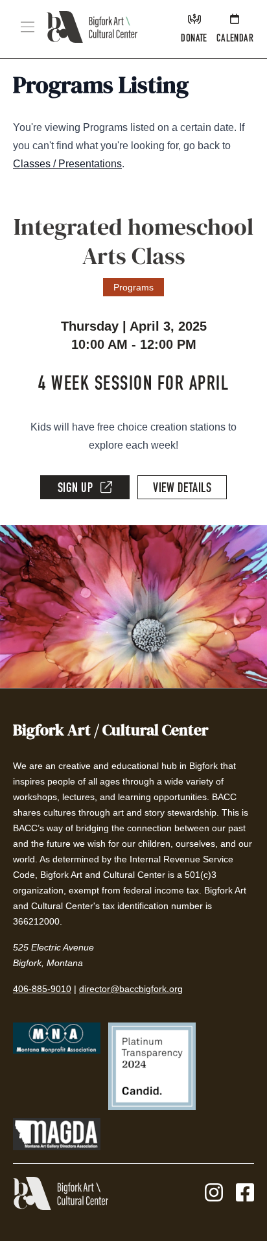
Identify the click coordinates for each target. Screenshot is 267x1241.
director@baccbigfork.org (131, 989)
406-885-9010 (42, 989)
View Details (182, 489)
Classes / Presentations (67, 163)
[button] (27, 27)
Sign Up (75, 489)
